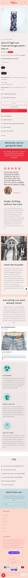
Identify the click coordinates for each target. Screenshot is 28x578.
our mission (5, 515)
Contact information (18, 574)
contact (4, 528)
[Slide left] (10, 35)
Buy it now (14, 110)
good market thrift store (8, 572)
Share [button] (4, 135)
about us (5, 524)
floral (5, 74)
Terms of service (10, 574)
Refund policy (24, 572)
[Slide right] (17, 35)
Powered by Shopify (16, 572)
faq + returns (6, 521)
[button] (2, 2)
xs (4, 68)
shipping (5, 518)
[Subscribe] (23, 504)
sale (4, 531)
